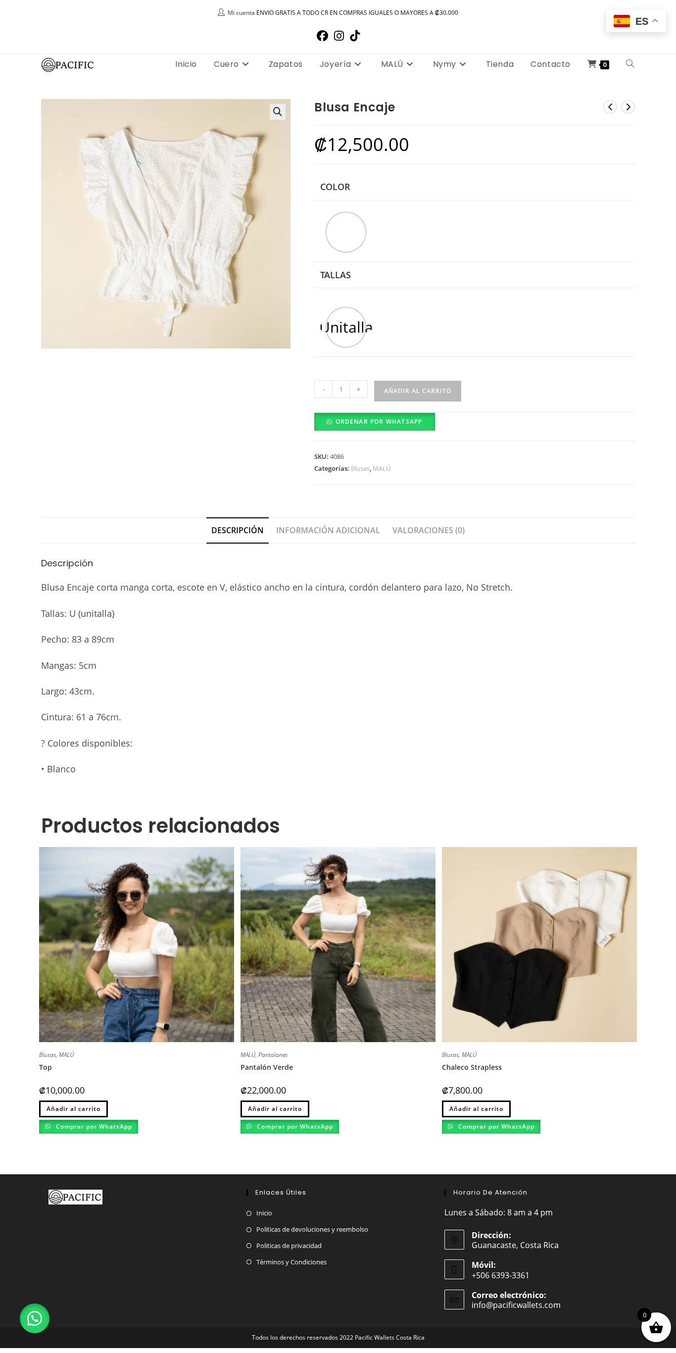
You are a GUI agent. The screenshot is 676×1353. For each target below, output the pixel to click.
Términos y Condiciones (291, 1261)
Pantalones (273, 1055)
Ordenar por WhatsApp (379, 421)
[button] (278, 112)
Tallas (335, 275)
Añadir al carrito (417, 391)
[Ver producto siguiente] (628, 107)
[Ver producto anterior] (610, 107)
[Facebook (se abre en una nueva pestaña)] (322, 36)
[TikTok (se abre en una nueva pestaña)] (355, 36)
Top (45, 1067)
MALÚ (381, 468)
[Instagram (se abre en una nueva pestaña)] (339, 36)
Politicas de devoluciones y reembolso (312, 1229)
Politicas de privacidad (289, 1245)
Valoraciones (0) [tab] (428, 530)
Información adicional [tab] (328, 530)
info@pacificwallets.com (516, 1305)
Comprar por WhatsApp (93, 1126)
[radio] (346, 232)
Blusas (360, 468)
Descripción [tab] (237, 530)
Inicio (264, 1212)
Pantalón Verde (267, 1067)
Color (335, 187)
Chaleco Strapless (472, 1067)
